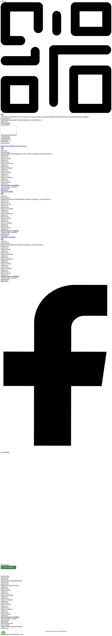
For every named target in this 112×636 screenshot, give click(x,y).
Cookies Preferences (8, 567)
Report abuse (5, 565)
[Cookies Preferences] (3, 633)
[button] (56, 511)
